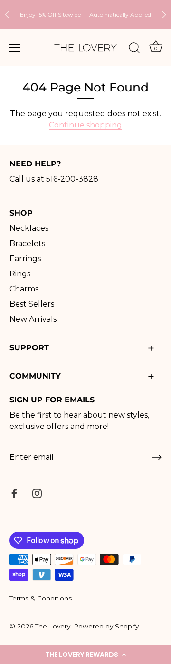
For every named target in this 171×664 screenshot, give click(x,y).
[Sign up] (157, 457)
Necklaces (29, 228)
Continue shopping (85, 124)
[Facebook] (14, 492)
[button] (85, 654)
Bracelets (27, 243)
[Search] (134, 49)
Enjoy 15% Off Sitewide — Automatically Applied (85, 14)
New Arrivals (33, 319)
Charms (24, 288)
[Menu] (15, 47)
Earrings (25, 258)
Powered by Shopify (106, 626)
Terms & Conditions (41, 598)
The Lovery (52, 626)
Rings (20, 273)
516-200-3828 (72, 178)
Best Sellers (32, 304)
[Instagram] (37, 492)
